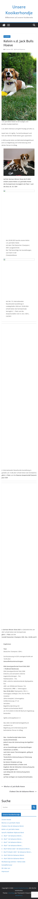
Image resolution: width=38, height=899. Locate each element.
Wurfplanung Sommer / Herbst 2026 (13, 862)
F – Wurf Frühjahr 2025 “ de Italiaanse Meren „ (17, 852)
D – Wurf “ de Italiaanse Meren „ (12, 845)
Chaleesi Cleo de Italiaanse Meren (21, 791)
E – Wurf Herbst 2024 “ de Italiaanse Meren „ (16, 849)
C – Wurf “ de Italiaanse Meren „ (12, 842)
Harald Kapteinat (20, 49)
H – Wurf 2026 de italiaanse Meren (13, 858)
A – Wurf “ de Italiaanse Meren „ (12, 836)
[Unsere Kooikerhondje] (4, 25)
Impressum (5, 871)
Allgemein (7, 36)
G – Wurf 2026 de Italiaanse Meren (13, 855)
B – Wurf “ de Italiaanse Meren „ (12, 839)
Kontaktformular (7, 865)
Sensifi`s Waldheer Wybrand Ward (13, 832)
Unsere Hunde (6, 819)
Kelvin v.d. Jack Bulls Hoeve (10, 829)
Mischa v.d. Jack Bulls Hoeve (14, 786)
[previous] (6, 162)
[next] (32, 162)
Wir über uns (6, 868)
